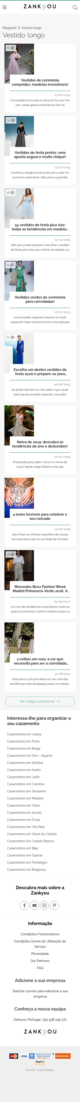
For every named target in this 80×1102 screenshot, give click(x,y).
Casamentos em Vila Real (26, 827)
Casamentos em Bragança (26, 869)
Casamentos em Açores (24, 812)
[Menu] (5, 7)
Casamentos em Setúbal (25, 762)
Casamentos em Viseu (23, 805)
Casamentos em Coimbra (25, 784)
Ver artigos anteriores (37, 701)
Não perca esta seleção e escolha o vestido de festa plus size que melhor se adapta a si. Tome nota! (40, 249)
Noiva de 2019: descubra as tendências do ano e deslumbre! (40, 444)
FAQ (40, 968)
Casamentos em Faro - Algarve (29, 755)
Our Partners (40, 961)
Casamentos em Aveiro (24, 770)
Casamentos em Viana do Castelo (32, 834)
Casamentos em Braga (23, 748)
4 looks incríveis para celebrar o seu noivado (40, 516)
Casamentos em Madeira (25, 798)
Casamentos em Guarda (24, 855)
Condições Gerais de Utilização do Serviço (40, 944)
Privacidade (40, 954)
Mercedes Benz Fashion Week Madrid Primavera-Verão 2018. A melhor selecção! (40, 589)
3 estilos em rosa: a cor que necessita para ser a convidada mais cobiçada (40, 661)
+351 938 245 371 (54, 1020)
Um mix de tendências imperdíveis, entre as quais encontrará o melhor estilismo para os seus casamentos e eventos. (40, 611)
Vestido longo (32, 28)
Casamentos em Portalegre (27, 862)
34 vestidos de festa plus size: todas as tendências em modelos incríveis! (40, 227)
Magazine (10, 28)
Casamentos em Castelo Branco (30, 841)
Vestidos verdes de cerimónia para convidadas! (40, 299)
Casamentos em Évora (23, 819)
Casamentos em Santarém (26, 791)
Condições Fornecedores (40, 934)
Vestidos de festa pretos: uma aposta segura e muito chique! (40, 154)
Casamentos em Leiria (23, 777)
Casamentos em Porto (23, 741)
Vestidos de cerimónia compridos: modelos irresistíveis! (40, 82)
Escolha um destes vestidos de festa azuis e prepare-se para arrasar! (40, 372)
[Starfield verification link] (42, 1056)
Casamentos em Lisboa (24, 734)
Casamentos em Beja (22, 848)
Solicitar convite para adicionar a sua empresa (40, 993)
